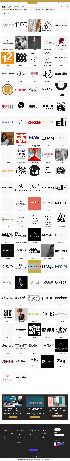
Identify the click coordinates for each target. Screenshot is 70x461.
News (5, 436)
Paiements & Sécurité (20, 430)
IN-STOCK (52, 9)
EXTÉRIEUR (35, 9)
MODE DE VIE (40, 9)
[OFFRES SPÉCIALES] (57, 401)
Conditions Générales (33, 429)
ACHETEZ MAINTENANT (35, 417)
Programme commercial (8, 433)
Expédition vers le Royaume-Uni (22, 435)
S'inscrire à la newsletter (21, 441)
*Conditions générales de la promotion (34, 431)
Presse (5, 437)
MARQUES (47, 9)
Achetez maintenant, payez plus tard (22, 432)
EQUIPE (4, 2)
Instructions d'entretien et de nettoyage (22, 438)
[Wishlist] (64, 6)
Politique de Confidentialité (34, 435)
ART (44, 9)
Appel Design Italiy (7, 430)
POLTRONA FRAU (45, 430)
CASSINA (43, 429)
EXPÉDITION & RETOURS (22, 2)
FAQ (17, 439)
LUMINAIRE (25, 9)
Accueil (4, 13)
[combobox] (36, 6)
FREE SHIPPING (11, 9)
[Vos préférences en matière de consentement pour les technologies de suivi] (2, 459)
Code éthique (6, 439)
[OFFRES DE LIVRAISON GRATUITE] (35, 401)
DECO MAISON (30, 9)
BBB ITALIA (44, 433)
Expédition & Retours (20, 434)
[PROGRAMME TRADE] (13, 401)
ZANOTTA (43, 437)
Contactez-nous (19, 429)
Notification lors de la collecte (24, 459)
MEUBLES (17, 9)
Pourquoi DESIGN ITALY (8, 431)
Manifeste (6, 434)
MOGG (43, 436)
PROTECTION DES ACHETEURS (11, 2)
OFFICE (20, 9)
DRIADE (43, 434)
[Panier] (67, 6)
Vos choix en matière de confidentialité (40, 459)
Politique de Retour (32, 434)
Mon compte (19, 442)
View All (43, 439)
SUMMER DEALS (5, 9)
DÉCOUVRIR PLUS (12, 416)
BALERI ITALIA (44, 431)
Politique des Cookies (33, 437)
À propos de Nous (7, 429)
